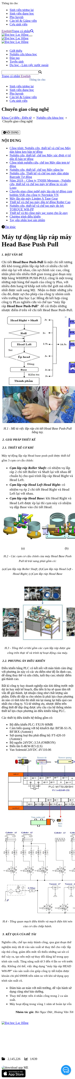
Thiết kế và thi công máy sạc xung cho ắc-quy (39, 213)
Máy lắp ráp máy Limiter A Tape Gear (34, 198)
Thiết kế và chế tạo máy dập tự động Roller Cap (40, 202)
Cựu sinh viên (18, 24)
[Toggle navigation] (30, 35)
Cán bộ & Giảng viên (23, 20)
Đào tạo (15, 58)
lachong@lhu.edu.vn (32, 1044)
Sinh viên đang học (22, 13)
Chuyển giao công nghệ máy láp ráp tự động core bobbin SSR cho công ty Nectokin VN (41, 193)
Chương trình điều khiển (25, 216)
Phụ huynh (16, 17)
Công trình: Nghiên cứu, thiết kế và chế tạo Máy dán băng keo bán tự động (40, 149)
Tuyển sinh (17, 61)
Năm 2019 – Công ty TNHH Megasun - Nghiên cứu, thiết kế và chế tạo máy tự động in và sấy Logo (40, 184)
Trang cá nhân (21, 31)
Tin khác (10, 227)
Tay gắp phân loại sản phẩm (27, 220)
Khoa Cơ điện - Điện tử (17, 117)
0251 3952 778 (34, 1041)
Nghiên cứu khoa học (23, 54)
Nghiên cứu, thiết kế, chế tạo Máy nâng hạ (36, 169)
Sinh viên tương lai (22, 10)
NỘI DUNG (12, 132)
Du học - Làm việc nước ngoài (29, 65)
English (6, 31)
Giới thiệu (16, 50)
